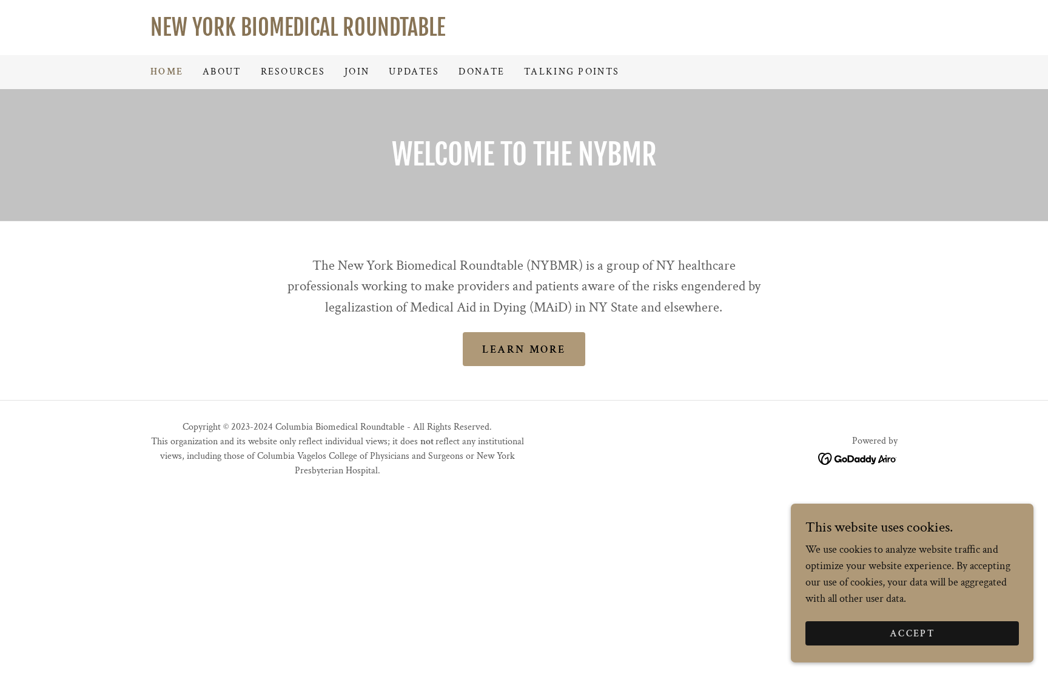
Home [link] (166, 71)
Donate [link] (481, 71)
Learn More (524, 349)
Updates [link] (414, 71)
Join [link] (356, 71)
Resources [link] (293, 71)
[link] (524, 32)
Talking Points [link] (571, 71)
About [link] (222, 71)
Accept (912, 633)
